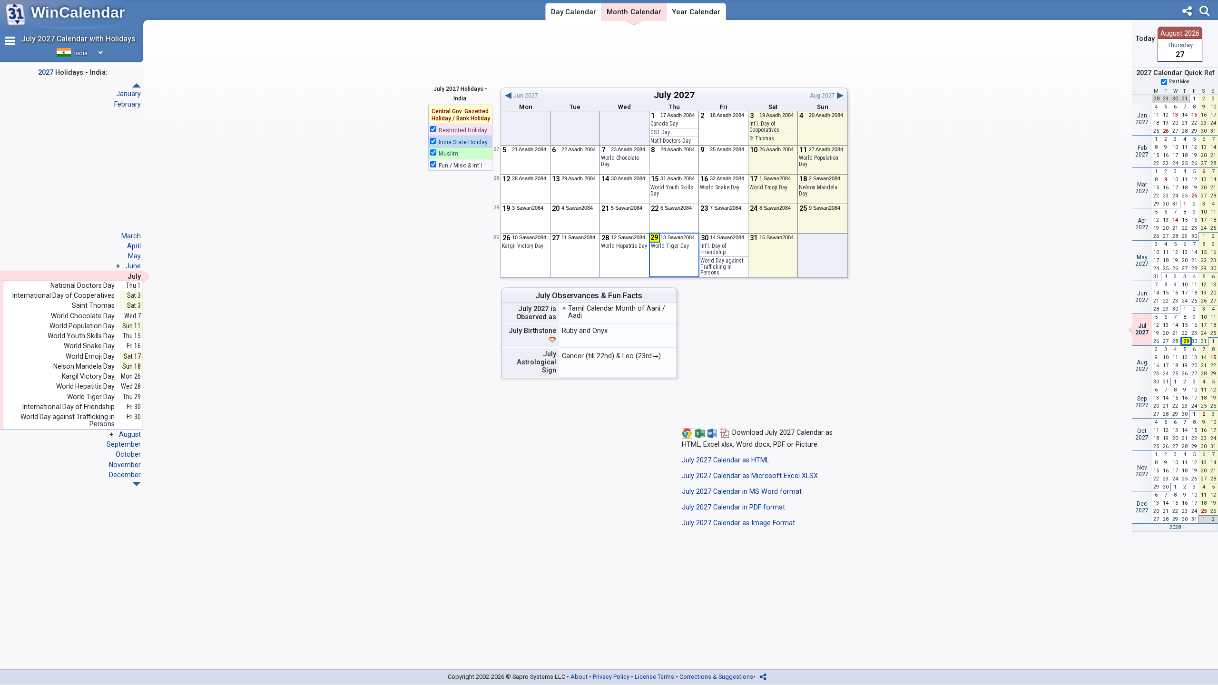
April (134, 246)
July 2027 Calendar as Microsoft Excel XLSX (750, 476)
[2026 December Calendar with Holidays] (136, 85)
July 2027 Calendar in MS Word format (742, 492)
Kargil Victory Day (88, 376)
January (128, 94)
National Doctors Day (82, 285)
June (133, 266)
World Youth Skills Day (671, 190)
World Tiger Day (91, 397)
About (579, 676)
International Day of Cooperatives (63, 295)
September (124, 444)
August (130, 434)
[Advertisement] (674, 54)
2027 (684, 94)
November (125, 465)
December (125, 475)
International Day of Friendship (68, 407)
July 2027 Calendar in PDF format (733, 507)
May (134, 256)
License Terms (654, 676)
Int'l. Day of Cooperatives (764, 126)
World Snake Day (719, 187)
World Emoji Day (768, 187)
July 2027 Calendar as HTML (725, 460)
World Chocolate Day (620, 161)
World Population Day (818, 161)
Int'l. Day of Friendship (713, 249)
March (131, 236)
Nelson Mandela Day (818, 190)
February (127, 104)
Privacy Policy (611, 676)
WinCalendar (78, 12)
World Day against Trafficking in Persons (721, 266)
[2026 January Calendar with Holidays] (136, 484)
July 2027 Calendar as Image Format (738, 523)
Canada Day (664, 123)
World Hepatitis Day (624, 246)
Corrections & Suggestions (716, 676)
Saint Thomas (93, 305)
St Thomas (761, 138)
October (128, 454)
